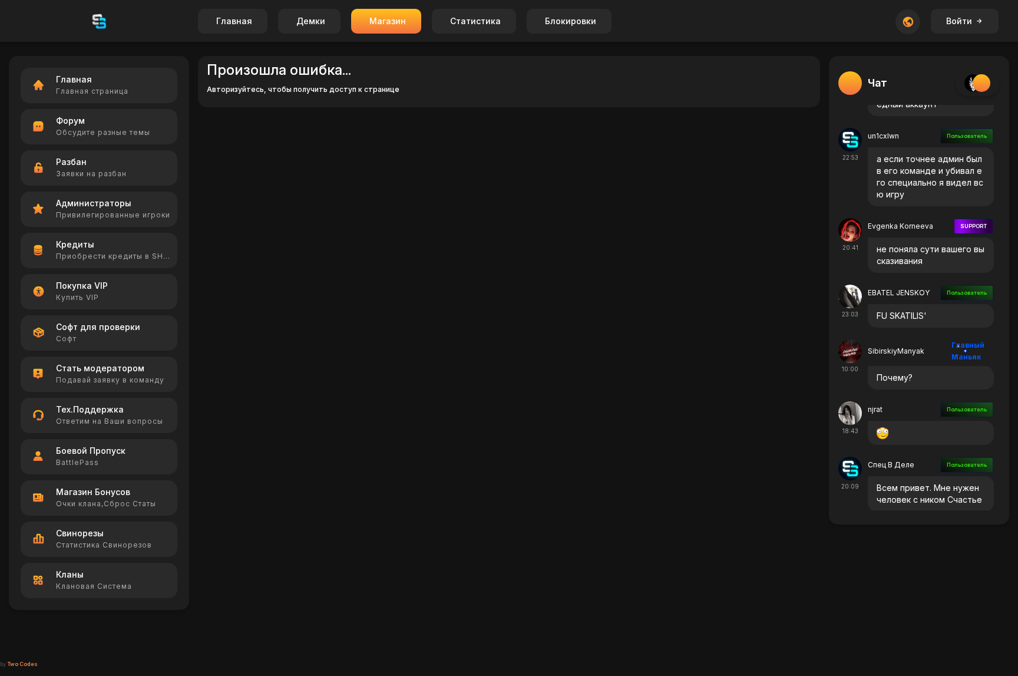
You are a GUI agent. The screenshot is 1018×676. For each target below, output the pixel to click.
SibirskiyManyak (896, 351)
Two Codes (22, 664)
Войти (959, 21)
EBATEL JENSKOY (899, 292)
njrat (875, 409)
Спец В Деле (891, 464)
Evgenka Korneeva (900, 226)
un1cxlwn (883, 135)
